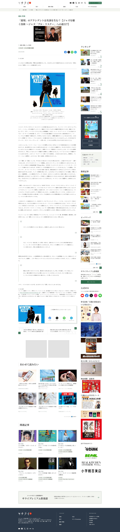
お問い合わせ (92, 524)
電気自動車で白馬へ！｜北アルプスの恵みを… (96, 175)
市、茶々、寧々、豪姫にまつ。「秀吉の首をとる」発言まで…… (96, 80)
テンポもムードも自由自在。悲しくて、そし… (67, 446)
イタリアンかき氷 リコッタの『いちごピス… (96, 190)
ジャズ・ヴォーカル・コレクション (67, 479)
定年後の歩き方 (87, 162)
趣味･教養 (50, 6)
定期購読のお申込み (93, 518)
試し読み (90, 141)
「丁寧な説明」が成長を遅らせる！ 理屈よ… (96, 205)
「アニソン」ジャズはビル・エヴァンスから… (27, 474)
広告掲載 (91, 520)
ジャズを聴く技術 (29, 48)
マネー (91, 159)
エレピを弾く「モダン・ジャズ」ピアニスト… (27, 446)
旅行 (37, 6)
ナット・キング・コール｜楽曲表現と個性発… (67, 474)
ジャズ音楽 (31, 9)
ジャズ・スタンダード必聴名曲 (66, 451)
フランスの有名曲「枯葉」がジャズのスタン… (47, 474)
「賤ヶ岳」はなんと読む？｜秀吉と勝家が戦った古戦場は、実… (96, 89)
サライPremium (76, 519)
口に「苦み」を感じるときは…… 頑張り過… (96, 197)
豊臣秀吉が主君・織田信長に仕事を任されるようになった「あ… (96, 107)
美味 (24, 6)
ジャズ (21, 48)
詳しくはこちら (91, 282)
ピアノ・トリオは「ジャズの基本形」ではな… (47, 446)
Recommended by (67, 416)
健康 (64, 6)
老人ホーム (94, 162)
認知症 (96, 159)
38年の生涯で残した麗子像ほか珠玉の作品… (96, 183)
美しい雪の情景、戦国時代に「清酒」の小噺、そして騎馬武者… (96, 61)
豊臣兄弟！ (86, 157)
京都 (84, 164)
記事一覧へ (96, 212)
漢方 (89, 164)
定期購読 (90, 145)
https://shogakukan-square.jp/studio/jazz (29, 292)
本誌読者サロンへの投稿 (94, 516)
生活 (77, 6)
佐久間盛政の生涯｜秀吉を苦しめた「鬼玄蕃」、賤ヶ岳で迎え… (96, 52)
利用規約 (91, 522)
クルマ (91, 157)
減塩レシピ (86, 159)
